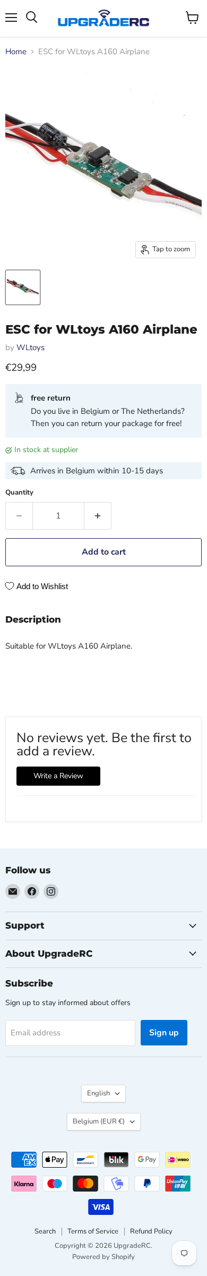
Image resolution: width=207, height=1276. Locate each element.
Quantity (19, 493)
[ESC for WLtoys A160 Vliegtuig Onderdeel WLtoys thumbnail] (23, 287)
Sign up (164, 1033)
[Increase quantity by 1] (97, 516)
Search (45, 1231)
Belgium (99, 1121)
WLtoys (30, 347)
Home (16, 51)
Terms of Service (92, 1231)
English (98, 1093)
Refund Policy (151, 1231)
